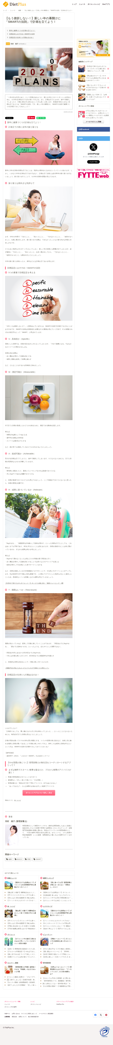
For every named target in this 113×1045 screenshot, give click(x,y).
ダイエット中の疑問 (10, 1007)
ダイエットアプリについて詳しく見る (39, 793)
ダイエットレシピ (94, 4)
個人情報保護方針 (33, 1016)
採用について (23, 1016)
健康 (19, 10)
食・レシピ (17, 800)
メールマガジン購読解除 (46, 1013)
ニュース (82, 4)
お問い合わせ (16, 1013)
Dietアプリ (106, 4)
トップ (74, 4)
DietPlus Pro (60, 1004)
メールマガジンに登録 (93, 122)
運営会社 (14, 1016)
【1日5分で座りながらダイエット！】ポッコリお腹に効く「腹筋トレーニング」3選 (34, 583)
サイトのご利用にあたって (29, 1013)
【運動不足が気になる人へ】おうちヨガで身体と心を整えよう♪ (27, 668)
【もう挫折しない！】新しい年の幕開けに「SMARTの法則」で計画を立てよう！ (48, 10)
